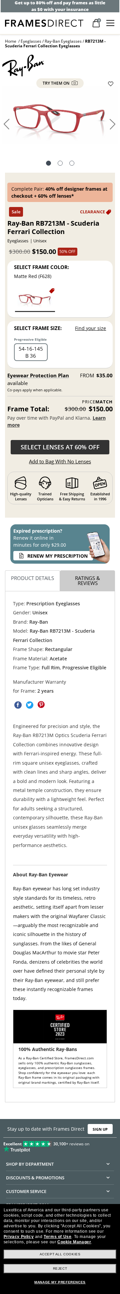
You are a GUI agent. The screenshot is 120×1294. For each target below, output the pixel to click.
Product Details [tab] (32, 578)
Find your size (90, 328)
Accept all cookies (60, 1254)
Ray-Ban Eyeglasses (63, 41)
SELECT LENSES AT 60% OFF (60, 447)
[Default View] (48, 164)
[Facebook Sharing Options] (18, 704)
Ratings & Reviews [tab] (87, 580)
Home (10, 41)
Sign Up (100, 1129)
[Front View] (60, 164)
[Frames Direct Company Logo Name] (44, 22)
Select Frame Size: (38, 328)
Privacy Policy (19, 1236)
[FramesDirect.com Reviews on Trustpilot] (60, 1145)
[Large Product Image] (60, 117)
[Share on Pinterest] (41, 704)
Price (97, 402)
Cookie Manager (74, 1242)
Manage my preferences (60, 1282)
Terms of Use (57, 1236)
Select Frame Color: (41, 267)
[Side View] (72, 164)
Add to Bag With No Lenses (60, 461)
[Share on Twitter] (29, 704)
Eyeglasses (31, 41)
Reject (60, 1268)
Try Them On (56, 83)
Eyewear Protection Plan (38, 375)
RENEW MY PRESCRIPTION (57, 556)
